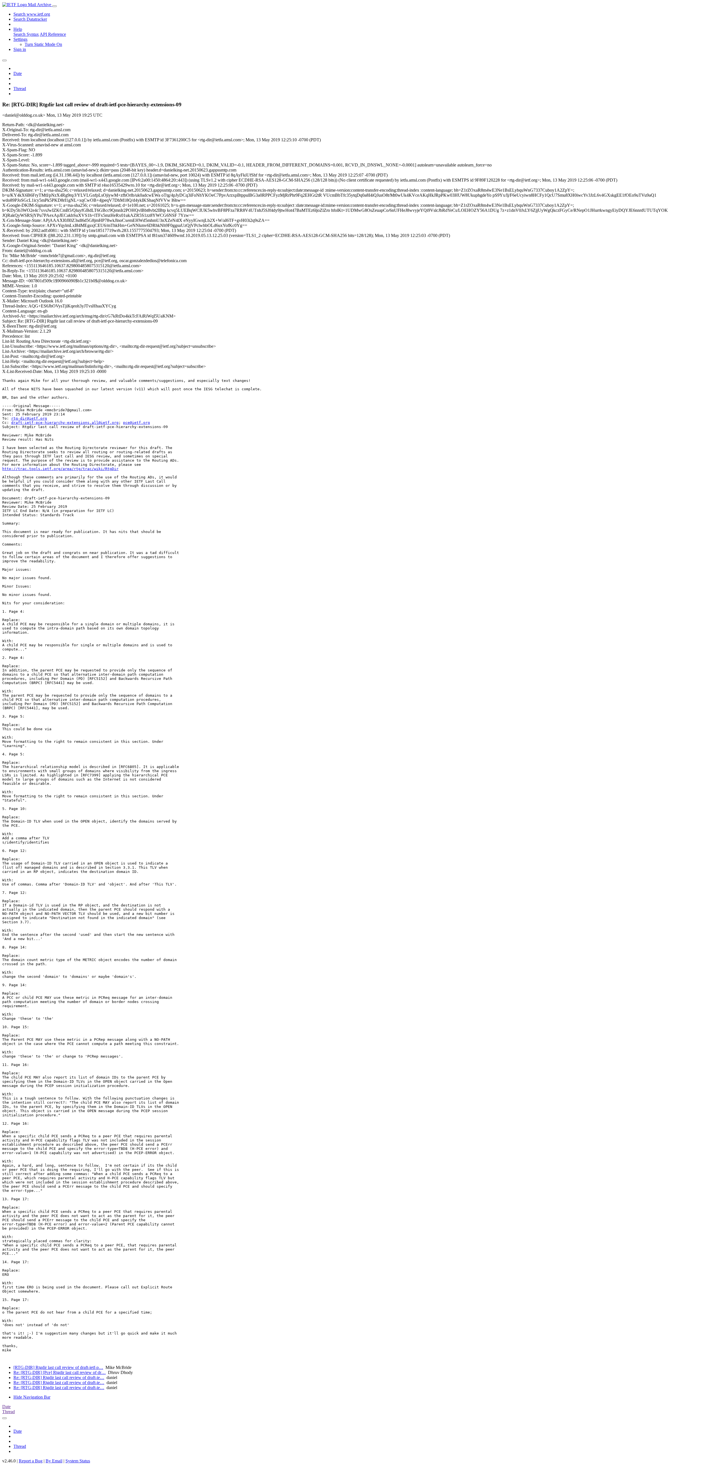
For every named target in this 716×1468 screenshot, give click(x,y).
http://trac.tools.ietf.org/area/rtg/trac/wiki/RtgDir (60, 469)
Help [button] (17, 29)
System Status (77, 1460)
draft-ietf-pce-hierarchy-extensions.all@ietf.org (65, 423)
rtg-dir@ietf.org (29, 418)
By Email (54, 1460)
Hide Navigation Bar (31, 1397)
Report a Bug (31, 1460)
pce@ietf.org (136, 423)
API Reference (53, 34)
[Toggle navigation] (54, 6)
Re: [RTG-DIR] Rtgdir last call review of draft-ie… (58, 1377)
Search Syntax (26, 34)
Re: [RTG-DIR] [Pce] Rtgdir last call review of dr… (59, 1372)
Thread (19, 88)
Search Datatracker (30, 19)
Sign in (19, 49)
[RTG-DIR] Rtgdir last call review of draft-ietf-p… (58, 1367)
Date (17, 73)
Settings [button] (20, 39)
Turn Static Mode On (43, 44)
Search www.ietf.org (31, 14)
